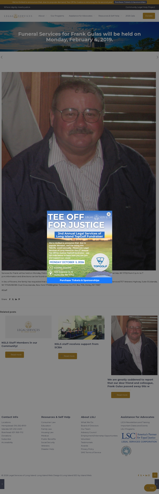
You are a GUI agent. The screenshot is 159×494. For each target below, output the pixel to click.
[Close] (109, 214)
